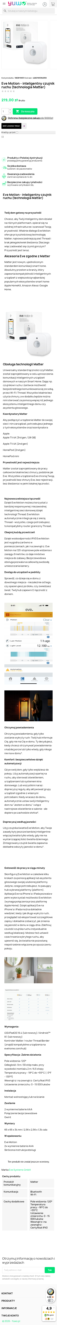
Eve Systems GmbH (20, 1169)
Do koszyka (25, 111)
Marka (4, 1169)
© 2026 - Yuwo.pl (11, 1321)
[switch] (50, 1300)
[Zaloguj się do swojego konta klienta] (45, 4)
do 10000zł (47, 118)
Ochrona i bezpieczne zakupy (24, 118)
